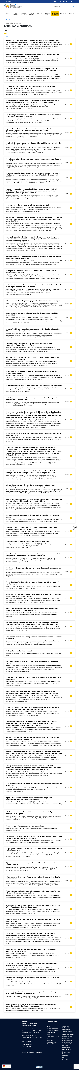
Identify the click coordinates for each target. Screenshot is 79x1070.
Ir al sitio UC (7, 1)
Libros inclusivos (51, 1032)
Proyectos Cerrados (67, 1042)
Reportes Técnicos (67, 1049)
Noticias (64, 1054)
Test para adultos (67, 1031)
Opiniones (65, 1059)
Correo (73, 1)
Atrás (6, 20)
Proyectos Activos (67, 1040)
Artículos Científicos (67, 1044)
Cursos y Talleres (51, 1044)
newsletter (39, 1052)
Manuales (49, 1034)
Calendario (65, 1055)
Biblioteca (54, 1)
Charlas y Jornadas (52, 1042)
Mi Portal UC (63, 1)
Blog (63, 1057)
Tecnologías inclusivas (53, 1030)
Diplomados (50, 1040)
